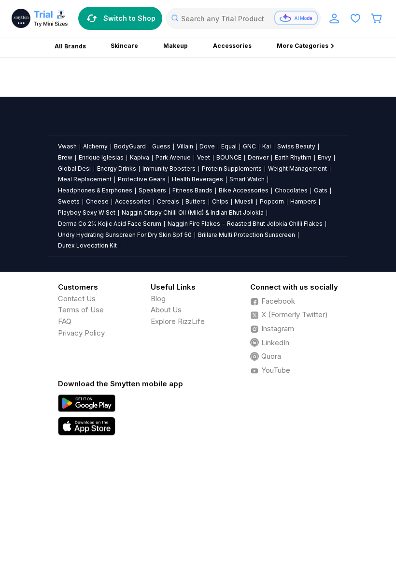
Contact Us (77, 298)
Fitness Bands (192, 190)
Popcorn (272, 201)
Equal (229, 146)
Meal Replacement (85, 179)
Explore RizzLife (178, 321)
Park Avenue (173, 157)
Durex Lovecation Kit (87, 245)
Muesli (244, 201)
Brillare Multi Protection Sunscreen (246, 234)
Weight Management (297, 168)
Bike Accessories (244, 190)
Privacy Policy (81, 332)
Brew (65, 157)
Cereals (168, 201)
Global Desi (74, 168)
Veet (203, 157)
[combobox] (243, 18)
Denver (258, 157)
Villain (185, 146)
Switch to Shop (129, 18)
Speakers (152, 190)
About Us (166, 309)
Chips (220, 201)
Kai (266, 146)
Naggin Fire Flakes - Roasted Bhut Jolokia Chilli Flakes (245, 223)
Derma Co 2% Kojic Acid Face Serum (109, 223)
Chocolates (291, 190)
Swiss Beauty (296, 146)
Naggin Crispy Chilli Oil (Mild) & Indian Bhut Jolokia (193, 212)
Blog (158, 298)
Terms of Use (81, 309)
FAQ (64, 321)
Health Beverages (197, 179)
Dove (207, 146)
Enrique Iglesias (101, 157)
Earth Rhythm (293, 157)
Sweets (69, 201)
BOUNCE (228, 157)
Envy (324, 157)
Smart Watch (247, 179)
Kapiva (139, 157)
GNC (249, 146)
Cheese (97, 201)
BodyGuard (130, 146)
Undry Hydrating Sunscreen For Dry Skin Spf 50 (125, 234)
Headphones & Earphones (95, 190)
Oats (320, 190)
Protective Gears (142, 179)
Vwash (67, 146)
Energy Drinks (116, 168)
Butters (195, 201)
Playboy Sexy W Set (86, 212)
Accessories (133, 201)
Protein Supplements (232, 168)
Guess (161, 146)
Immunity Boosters (169, 168)
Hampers (303, 201)
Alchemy (95, 146)
